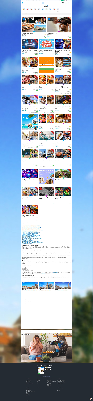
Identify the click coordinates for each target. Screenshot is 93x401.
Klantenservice (49, 380)
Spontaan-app (28, 394)
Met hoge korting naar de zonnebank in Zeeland (28, 237)
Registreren (38, 380)
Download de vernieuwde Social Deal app (51, 382)
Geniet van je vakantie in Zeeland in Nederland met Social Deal (30, 233)
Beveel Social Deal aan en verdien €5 (30, 391)
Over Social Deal (28, 380)
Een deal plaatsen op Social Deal (61, 382)
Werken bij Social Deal (60, 383)
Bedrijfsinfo (58, 390)
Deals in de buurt (28, 382)
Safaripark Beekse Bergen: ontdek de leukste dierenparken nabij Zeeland (31, 224)
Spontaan (27, 393)
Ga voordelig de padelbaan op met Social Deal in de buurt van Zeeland (31, 232)
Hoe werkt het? (49, 384)
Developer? (27, 389)
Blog (26, 392)
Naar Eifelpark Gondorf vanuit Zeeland (27, 243)
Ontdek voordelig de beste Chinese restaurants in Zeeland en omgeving (31, 229)
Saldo (37, 383)
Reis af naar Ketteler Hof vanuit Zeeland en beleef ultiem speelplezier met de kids (32, 242)
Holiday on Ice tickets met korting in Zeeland (27, 240)
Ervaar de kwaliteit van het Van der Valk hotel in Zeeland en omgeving (31, 235)
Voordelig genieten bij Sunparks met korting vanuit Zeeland (29, 236)
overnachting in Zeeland (44, 273)
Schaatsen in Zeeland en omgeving (26, 239)
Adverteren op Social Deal (60, 381)
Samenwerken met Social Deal (61, 380)
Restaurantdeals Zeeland (29, 383)
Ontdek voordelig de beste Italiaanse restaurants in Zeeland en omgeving (31, 227)
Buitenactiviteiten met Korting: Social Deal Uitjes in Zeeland (29, 231)
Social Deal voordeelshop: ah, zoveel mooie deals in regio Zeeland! (30, 241)
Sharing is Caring (28, 390)
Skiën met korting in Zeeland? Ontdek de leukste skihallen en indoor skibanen (32, 238)
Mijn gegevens (38, 382)
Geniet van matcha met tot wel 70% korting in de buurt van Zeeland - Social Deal (32, 230)
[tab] (46, 295)
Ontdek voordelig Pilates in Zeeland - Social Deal (28, 234)
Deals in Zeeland (28, 381)
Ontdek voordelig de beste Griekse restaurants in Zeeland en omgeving (31, 225)
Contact (48, 386)
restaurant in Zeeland (55, 272)
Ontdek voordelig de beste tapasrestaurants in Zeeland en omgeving (30, 226)
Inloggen (38, 381)
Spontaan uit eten (28, 395)
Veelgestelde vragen (49, 383)
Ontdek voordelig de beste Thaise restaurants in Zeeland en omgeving (31, 228)
